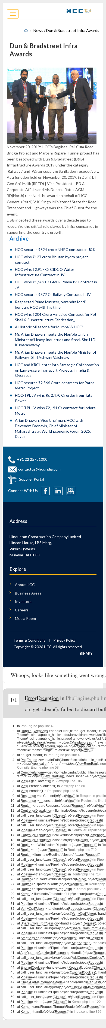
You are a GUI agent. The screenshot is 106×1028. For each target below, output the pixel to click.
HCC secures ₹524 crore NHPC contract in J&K (55, 249)
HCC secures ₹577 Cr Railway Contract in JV (53, 294)
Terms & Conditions (29, 640)
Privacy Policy (65, 640)
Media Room (25, 618)
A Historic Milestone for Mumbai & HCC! (49, 327)
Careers (22, 610)
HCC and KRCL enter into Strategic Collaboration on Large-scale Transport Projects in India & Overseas (57, 370)
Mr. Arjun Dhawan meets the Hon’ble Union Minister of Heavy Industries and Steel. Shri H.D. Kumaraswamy (55, 339)
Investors (23, 601)
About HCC (25, 584)
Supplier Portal (31, 479)
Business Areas (28, 593)
